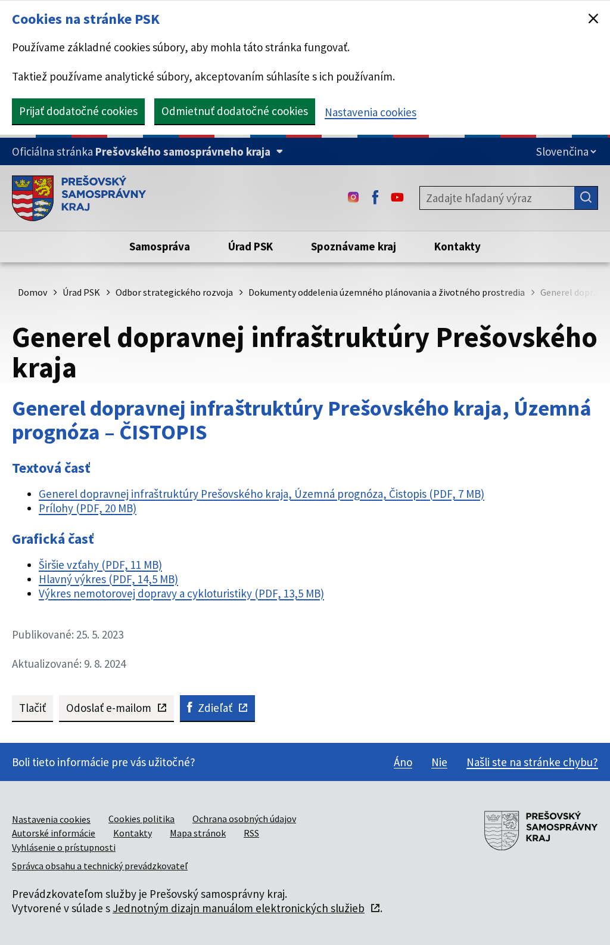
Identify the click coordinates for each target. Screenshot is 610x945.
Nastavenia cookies (370, 112)
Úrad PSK (81, 292)
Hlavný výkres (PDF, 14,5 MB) (108, 579)
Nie (439, 762)
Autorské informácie (53, 833)
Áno (403, 762)
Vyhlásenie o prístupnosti (64, 847)
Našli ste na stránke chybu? (532, 762)
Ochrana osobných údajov (244, 819)
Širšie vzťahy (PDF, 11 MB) (100, 564)
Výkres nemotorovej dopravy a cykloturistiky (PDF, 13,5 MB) (181, 593)
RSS (251, 833)
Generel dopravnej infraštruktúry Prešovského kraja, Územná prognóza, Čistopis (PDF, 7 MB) (261, 494)
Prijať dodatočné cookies (78, 111)
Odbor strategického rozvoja (174, 292)
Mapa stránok (198, 833)
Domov (32, 292)
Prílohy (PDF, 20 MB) (87, 508)
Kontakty (132, 833)
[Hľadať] (586, 198)
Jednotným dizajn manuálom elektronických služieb (239, 908)
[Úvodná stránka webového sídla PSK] (79, 198)
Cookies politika (141, 819)
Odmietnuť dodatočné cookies (234, 111)
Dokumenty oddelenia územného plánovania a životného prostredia (386, 292)
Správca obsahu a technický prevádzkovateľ (100, 866)
